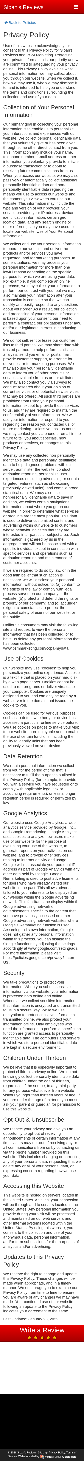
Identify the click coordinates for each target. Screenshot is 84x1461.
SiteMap (43, 1452)
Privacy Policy (57, 1452)
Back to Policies (22, 22)
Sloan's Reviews (23, 7)
